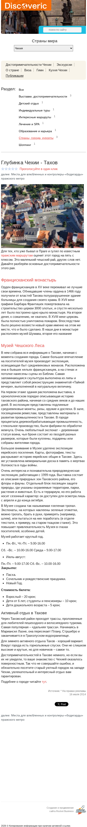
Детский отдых (29, 103)
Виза (27, 70)
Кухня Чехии (58, 70)
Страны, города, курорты (36, 138)
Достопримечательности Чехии (28, 64)
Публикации (14, 75)
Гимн (40, 70)
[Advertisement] (43, 758)
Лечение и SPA (29, 124)
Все (21, 89)
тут (44, 681)
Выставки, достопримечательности (43, 96)
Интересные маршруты (35, 117)
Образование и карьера (35, 131)
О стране (12, 70)
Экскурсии (64, 64)
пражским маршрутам (17, 255)
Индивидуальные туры (34, 110)
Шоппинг (25, 145)
